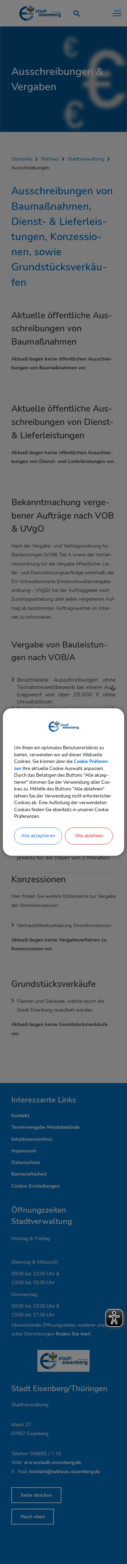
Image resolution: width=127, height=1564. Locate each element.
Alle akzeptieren (38, 836)
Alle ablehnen (89, 836)
